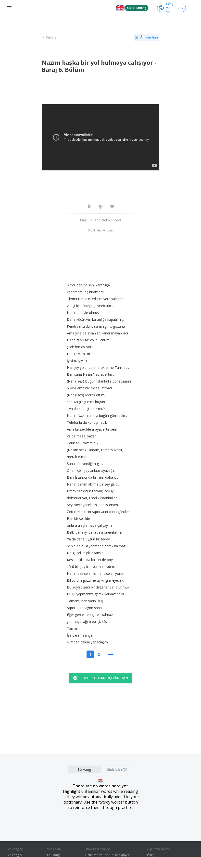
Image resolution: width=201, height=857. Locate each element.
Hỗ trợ (150, 855)
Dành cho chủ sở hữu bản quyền (107, 855)
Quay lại (51, 37)
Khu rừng (53, 855)
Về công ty (15, 855)
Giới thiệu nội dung (100, 230)
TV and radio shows (105, 220)
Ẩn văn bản (149, 37)
